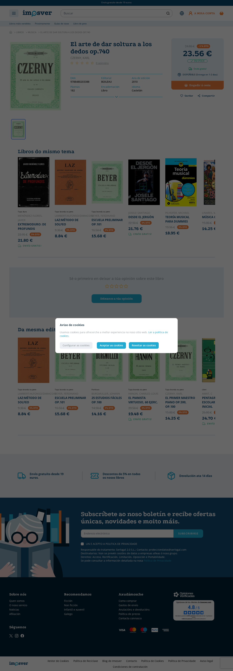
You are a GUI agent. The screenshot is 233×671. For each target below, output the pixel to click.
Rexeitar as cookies (144, 345)
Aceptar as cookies (111, 345)
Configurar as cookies (76, 345)
